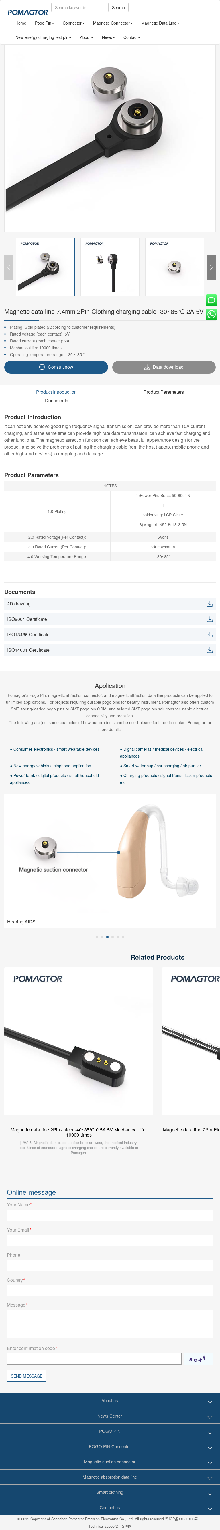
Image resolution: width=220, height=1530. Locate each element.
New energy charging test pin (41, 37)
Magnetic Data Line (158, 23)
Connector (72, 23)
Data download (168, 367)
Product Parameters (164, 392)
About (85, 37)
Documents (56, 400)
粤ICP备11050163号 (181, 1518)
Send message (26, 1376)
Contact (130, 37)
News (107, 37)
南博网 (126, 1526)
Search (118, 7)
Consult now (60, 367)
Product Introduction (56, 392)
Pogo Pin (43, 23)
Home (20, 23)
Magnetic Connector (111, 23)
